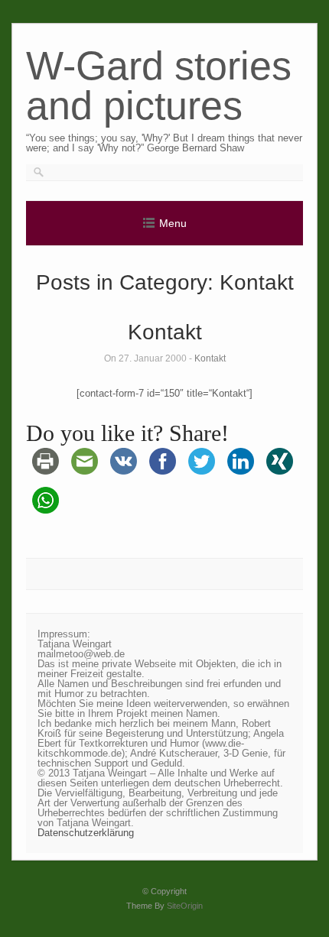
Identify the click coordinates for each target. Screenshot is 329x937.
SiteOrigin (185, 905)
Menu (173, 223)
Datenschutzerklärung (85, 832)
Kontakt (165, 332)
